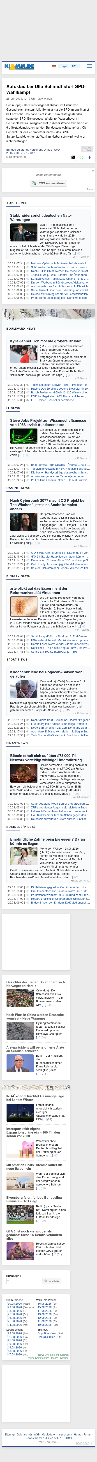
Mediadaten (49, 1434)
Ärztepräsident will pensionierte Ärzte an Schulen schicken (35, 1049)
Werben (39, 1438)
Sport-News (17, 659)
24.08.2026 (15, 1324)
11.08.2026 (45, 1321)
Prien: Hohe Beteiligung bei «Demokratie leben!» (61, 297)
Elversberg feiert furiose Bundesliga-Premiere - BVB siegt (34, 1199)
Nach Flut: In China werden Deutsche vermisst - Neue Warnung (35, 1016)
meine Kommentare (38, 1357)
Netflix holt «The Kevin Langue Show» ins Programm (63, 648)
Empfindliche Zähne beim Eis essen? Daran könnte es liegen (47, 841)
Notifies (64, 1357)
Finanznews (17, 743)
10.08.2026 (45, 1324)
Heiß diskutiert (46, 1337)
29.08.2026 (15, 1307)
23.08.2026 (15, 1333)
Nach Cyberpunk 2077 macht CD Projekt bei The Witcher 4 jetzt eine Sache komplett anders (47, 504)
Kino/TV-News (18, 576)
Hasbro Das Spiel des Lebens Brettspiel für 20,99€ (62, 388)
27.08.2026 (15, 1314)
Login (64, 66)
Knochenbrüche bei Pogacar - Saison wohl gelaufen (46, 674)
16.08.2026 (45, 1303)
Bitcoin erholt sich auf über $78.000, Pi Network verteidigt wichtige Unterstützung (46, 757)
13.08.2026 (45, 1314)
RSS (69, 1438)
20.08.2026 (15, 1344)
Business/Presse (21, 826)
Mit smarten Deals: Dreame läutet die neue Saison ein (34, 1167)
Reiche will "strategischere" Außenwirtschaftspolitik (62, 294)
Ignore (54, 1357)
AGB (37, 1434)
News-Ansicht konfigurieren (53, 1354)
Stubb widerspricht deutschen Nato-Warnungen (41, 217)
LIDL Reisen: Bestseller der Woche (52, 400)
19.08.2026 (15, 1347)
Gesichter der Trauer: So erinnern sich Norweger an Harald (35, 984)
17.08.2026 (15, 1354)
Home (77, 1434)
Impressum (65, 1434)
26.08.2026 (15, 1317)
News (28, 1438)
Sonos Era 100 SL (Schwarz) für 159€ (54, 651)
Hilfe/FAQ (52, 1438)
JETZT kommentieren (51, 183)
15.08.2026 (45, 1307)
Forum (87, 1434)
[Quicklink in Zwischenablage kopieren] (84, 149)
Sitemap (10, 1434)
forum (90, 189)
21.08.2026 (15, 1340)
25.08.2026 (15, 1321)
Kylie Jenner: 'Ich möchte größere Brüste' (45, 341)
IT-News (13, 408)
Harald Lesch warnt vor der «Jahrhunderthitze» (60, 644)
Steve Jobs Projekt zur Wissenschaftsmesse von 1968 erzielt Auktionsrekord (48, 422)
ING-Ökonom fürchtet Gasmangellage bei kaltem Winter (35, 1098)
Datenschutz (24, 1434)
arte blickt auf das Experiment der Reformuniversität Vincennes (38, 590)
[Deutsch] (54, 66)
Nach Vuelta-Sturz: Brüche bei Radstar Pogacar (60, 720)
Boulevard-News (21, 328)
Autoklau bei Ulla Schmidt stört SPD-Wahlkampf (46, 89)
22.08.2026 (15, 1337)
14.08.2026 (45, 1310)
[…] (74, 253)
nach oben (82, 1443)
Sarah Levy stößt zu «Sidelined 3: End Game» (59, 636)
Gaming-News (18, 488)
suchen (54, 1281)
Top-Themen (17, 203)
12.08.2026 (45, 1317)
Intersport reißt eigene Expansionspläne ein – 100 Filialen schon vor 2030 (33, 1132)
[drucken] (89, 149)
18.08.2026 (15, 1351)
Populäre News (47, 1333)
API (62, 1438)
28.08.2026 (15, 1310)
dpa (49, 98)
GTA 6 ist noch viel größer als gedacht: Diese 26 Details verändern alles (34, 1235)
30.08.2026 (15, 1303)
